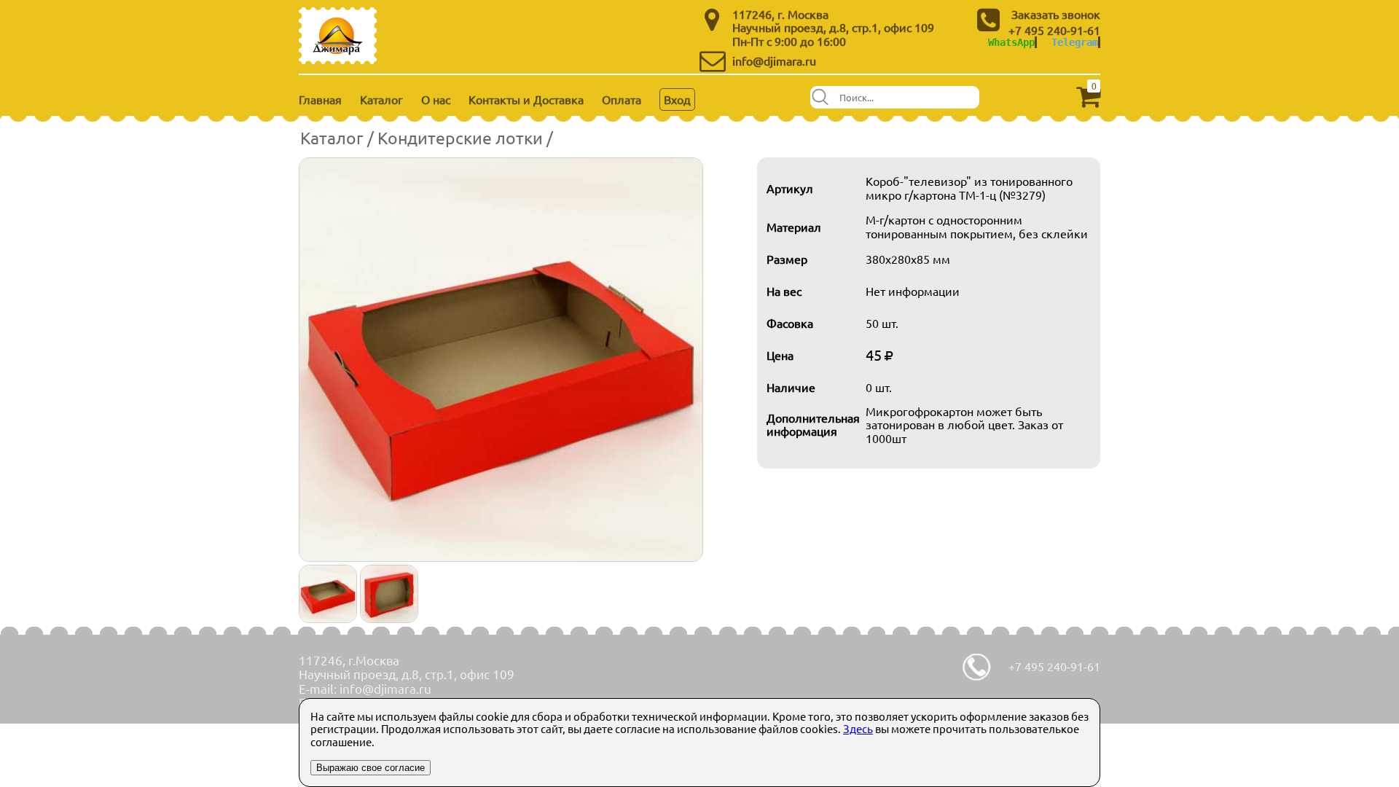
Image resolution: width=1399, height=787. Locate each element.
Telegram (1074, 42)
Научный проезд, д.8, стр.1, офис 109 (833, 27)
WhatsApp (1011, 42)
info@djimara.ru (774, 60)
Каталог (381, 99)
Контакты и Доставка (526, 99)
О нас (435, 99)
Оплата (621, 99)
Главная (320, 99)
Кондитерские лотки (460, 137)
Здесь (858, 728)
